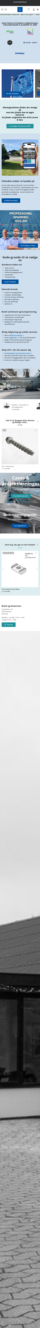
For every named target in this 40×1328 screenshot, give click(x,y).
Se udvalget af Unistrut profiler (20, 126)
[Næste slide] (36, 446)
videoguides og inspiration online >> (19, 353)
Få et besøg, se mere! (28, 245)
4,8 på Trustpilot (10, 282)
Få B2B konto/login (11, 200)
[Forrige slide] (3, 446)
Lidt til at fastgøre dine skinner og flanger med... (20, 421)
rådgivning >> (14, 337)
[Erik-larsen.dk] (20, 9)
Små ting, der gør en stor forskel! (20, 545)
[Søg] (7, 9)
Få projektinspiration (20, 496)
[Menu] (2, 9)
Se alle (20, 425)
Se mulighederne (20, 526)
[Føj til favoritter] (7, 405)
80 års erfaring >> (18, 335)
